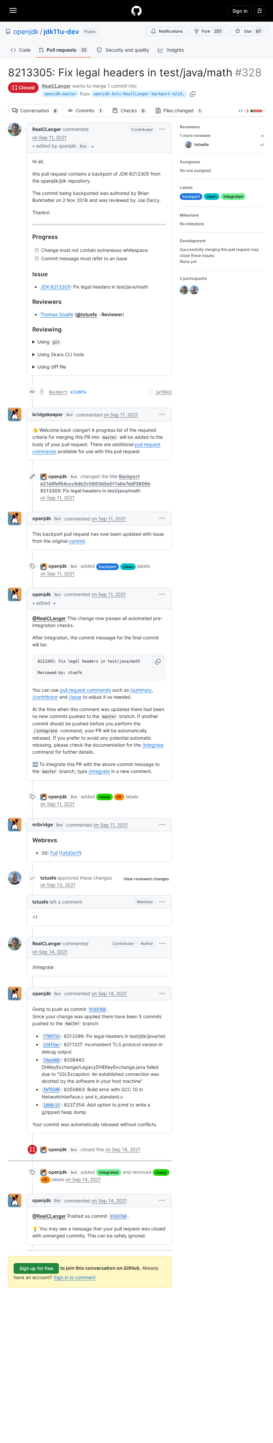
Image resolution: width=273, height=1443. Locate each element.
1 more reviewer (195, 135)
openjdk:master (60, 94)
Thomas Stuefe (56, 314)
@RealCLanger (49, 618)
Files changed (185, 110)
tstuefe (48, 878)
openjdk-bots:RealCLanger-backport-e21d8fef (140, 94)
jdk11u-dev (61, 32)
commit (77, 541)
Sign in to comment (75, 1277)
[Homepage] (136, 10)
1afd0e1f (70, 853)
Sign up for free (36, 1268)
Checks (136, 110)
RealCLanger (56, 86)
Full (54, 853)
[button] (65, 146)
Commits (92, 110)
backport (107, 566)
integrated (109, 1172)
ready (104, 796)
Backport (58, 392)
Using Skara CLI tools (60, 354)
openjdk (26, 32)
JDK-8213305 (55, 287)
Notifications (170, 31)
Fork (211, 31)
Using (48, 342)
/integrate (152, 745)
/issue (75, 697)
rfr (119, 796)
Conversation (41, 110)
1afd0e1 (163, 392)
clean (128, 566)
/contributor (45, 697)
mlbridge (42, 824)
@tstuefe (86, 314)
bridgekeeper (47, 414)
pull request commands (85, 690)
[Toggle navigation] (13, 10)
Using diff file (51, 366)
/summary (141, 690)
